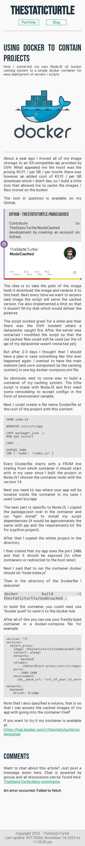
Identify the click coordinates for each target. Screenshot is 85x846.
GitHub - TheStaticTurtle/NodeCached (39, 214)
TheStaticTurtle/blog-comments (32, 781)
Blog (56, 22)
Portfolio (29, 22)
